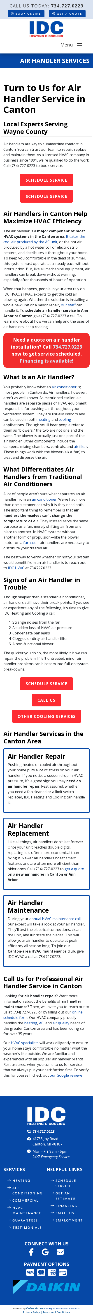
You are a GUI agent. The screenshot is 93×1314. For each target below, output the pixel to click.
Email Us (65, 1213)
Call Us (46, 700)
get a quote (74, 868)
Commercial (25, 1200)
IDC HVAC (16, 567)
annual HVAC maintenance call (55, 918)
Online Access (35, 1308)
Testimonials (27, 1227)
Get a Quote (69, 14)
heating (44, 419)
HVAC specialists (25, 1042)
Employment (69, 1220)
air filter (80, 446)
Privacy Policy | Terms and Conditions (46, 1312)
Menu (68, 45)
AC (41, 1022)
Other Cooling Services (47, 716)
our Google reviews (66, 1075)
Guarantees (25, 1220)
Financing (66, 1206)
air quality (61, 1022)
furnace (29, 542)
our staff (68, 305)
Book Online (28, 14)
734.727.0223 (67, 6)
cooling (65, 419)
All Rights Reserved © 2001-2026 (62, 1308)
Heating (21, 1180)
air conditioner (64, 386)
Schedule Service (46, 180)
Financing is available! (46, 361)
